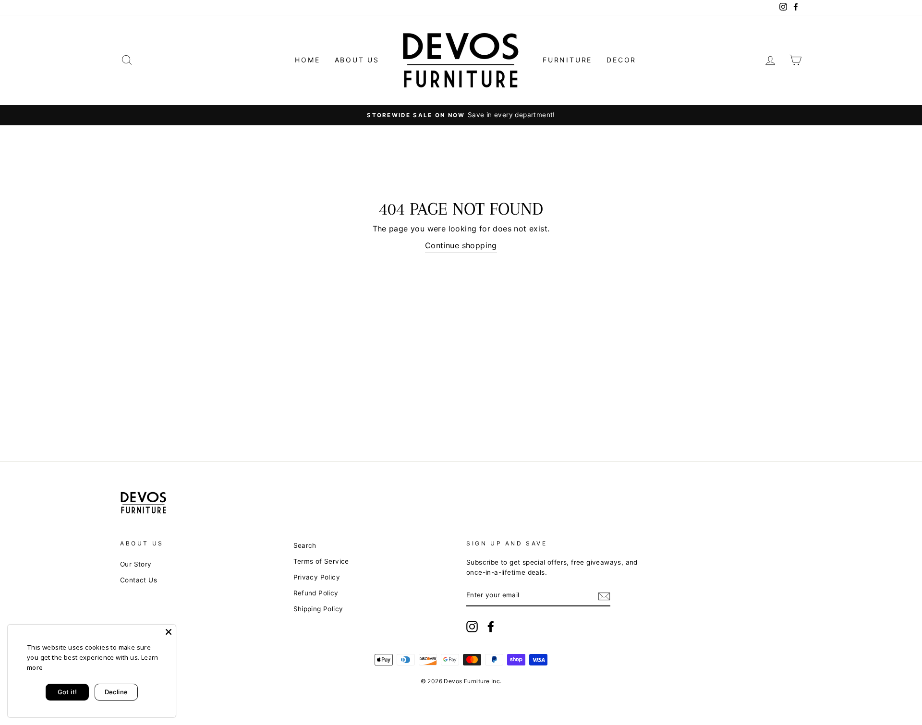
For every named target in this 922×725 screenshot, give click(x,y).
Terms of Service (321, 561)
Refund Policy (316, 593)
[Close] (168, 632)
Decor (621, 60)
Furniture (567, 60)
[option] (461, 115)
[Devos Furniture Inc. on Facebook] (491, 626)
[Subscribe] (604, 596)
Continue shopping (461, 245)
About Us (357, 60)
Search (304, 545)
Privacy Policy (316, 577)
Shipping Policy (318, 609)
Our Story (136, 564)
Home (307, 60)
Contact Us (138, 580)
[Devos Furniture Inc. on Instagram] (472, 626)
